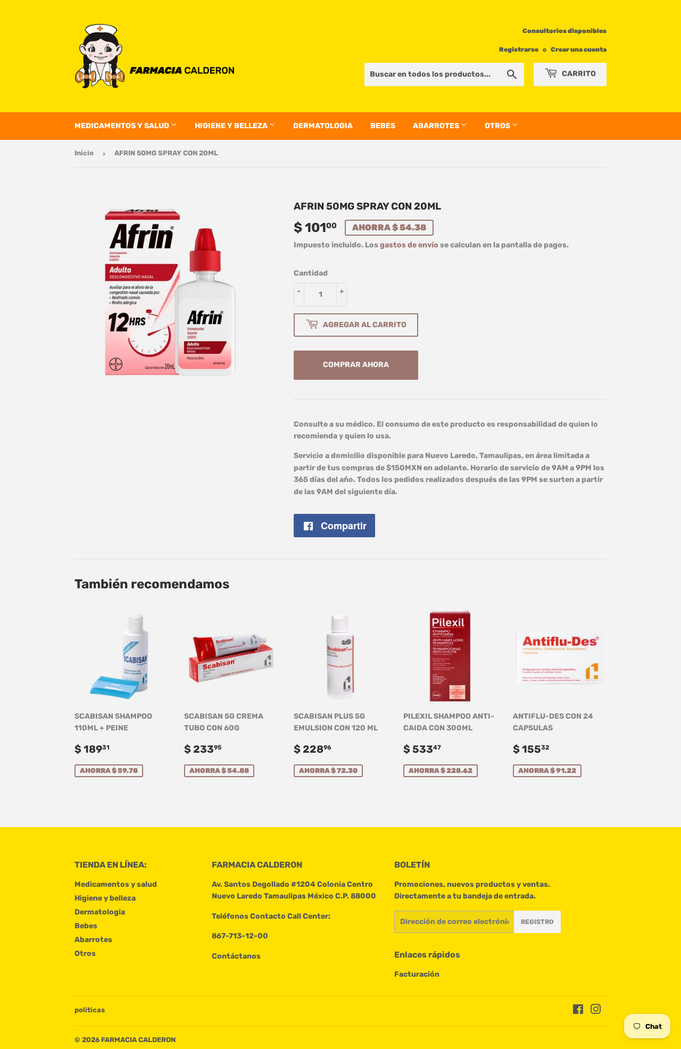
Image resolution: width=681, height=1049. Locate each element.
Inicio (84, 153)
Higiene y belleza (232, 125)
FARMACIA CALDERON (138, 1040)
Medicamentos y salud (122, 125)
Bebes (382, 125)
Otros (498, 125)
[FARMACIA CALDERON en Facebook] (578, 1010)
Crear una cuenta (579, 49)
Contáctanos (236, 956)
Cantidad (311, 273)
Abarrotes (437, 125)
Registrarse (518, 49)
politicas (89, 1010)
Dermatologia (323, 125)
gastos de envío (409, 244)
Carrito (578, 73)
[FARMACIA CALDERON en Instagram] (596, 1010)
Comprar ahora (356, 364)
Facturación (416, 974)
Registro (537, 922)
